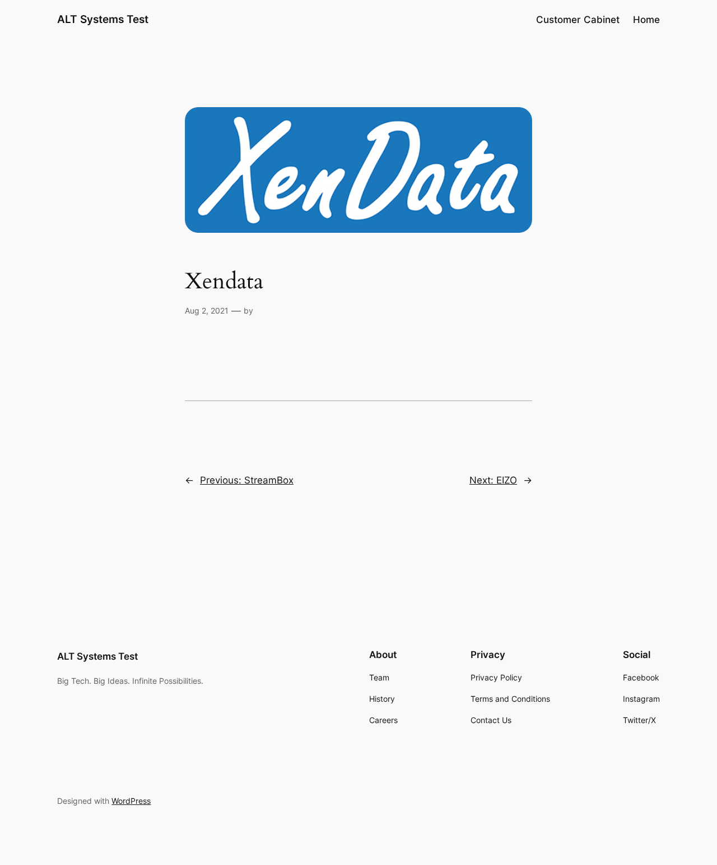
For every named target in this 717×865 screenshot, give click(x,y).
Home (646, 19)
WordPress (131, 801)
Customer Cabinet (578, 19)
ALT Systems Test (102, 19)
